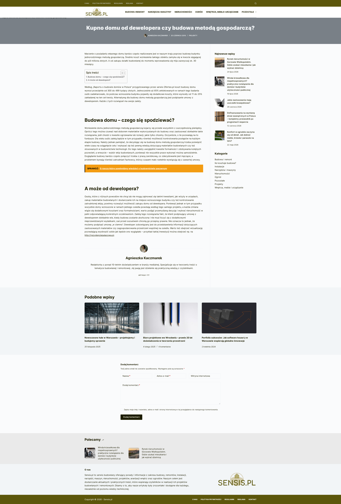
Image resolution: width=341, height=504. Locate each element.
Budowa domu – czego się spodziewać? (106, 77)
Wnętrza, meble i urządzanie (222, 12)
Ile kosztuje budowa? (225, 163)
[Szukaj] (255, 3)
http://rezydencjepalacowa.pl (99, 235)
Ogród (199, 12)
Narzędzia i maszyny (159, 12)
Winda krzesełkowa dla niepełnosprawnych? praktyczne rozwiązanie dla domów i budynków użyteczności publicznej (240, 84)
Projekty (193, 35)
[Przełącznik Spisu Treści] (122, 73)
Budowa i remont (135, 12)
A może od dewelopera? (99, 80)
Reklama (129, 3)
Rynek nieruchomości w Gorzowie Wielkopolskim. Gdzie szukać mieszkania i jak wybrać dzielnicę (154, 453)
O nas (87, 3)
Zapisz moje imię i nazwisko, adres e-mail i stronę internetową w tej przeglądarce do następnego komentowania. (171, 410)
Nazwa (126, 376)
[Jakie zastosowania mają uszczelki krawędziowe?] (219, 103)
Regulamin (118, 3)
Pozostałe (248, 12)
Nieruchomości (183, 12)
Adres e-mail (163, 376)
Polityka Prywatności (101, 3)
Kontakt (139, 3)
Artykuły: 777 (143, 275)
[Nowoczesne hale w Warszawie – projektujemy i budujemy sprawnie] (112, 318)
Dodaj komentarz (131, 385)
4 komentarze (165, 347)
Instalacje (219, 166)
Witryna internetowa (200, 376)
